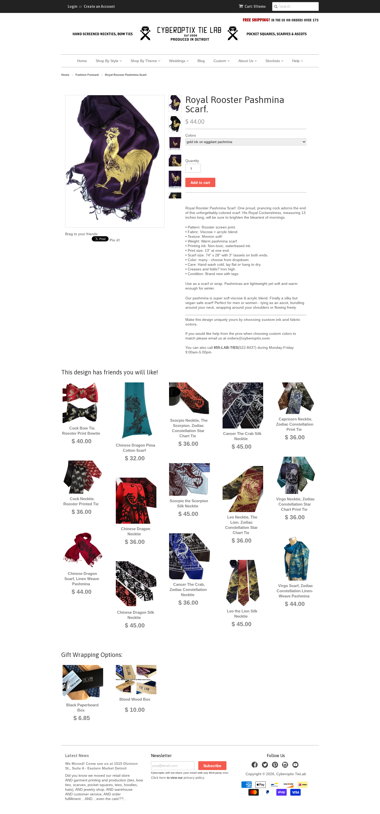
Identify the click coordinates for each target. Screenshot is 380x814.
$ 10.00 (135, 709)
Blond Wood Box (134, 699)
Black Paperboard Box (82, 707)
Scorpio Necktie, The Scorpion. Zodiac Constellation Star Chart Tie (189, 428)
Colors (190, 135)
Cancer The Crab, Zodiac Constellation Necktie (188, 589)
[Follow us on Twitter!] (266, 766)
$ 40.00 (82, 441)
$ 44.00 (82, 591)
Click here (158, 778)
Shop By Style (107, 61)
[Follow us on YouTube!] (296, 766)
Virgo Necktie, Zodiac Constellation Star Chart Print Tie (295, 504)
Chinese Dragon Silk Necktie (135, 615)
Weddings (177, 61)
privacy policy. (194, 778)
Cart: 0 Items (255, 6)
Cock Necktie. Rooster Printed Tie (80, 501)
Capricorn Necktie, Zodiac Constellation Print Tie (294, 424)
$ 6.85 (81, 718)
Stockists (273, 61)
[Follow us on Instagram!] (286, 766)
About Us (246, 61)
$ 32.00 (135, 458)
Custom (220, 61)
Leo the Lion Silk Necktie (242, 613)
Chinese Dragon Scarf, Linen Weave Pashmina (81, 578)
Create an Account (99, 6)
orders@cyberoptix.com (248, 338)
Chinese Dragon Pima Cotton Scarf (135, 448)
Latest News (77, 755)
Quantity (192, 161)
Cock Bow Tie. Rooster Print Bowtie (81, 430)
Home (82, 61)
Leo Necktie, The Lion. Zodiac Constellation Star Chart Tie (241, 525)
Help (296, 61)
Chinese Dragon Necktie (135, 531)
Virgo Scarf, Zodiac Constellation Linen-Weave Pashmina (295, 590)
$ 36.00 (82, 511)
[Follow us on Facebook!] (255, 766)
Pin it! (115, 240)
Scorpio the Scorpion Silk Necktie (189, 503)
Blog (201, 61)
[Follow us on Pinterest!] (276, 766)
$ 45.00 (135, 625)
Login (72, 6)
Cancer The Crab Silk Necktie (242, 436)
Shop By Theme (144, 61)
